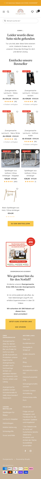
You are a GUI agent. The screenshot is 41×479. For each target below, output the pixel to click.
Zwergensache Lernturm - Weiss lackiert (11, 93)
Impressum (27, 366)
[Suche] (8, 12)
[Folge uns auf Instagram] (30, 451)
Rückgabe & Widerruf (27, 348)
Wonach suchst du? (13, 21)
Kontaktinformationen (30, 371)
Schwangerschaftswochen (30, 385)
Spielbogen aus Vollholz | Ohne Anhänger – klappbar (10, 173)
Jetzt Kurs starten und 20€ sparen (20, 324)
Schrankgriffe (8, 431)
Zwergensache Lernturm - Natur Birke (10, 132)
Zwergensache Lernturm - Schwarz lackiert (30, 93)
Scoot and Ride (9, 435)
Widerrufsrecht (29, 354)
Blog (25, 362)
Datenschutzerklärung (30, 378)
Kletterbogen (8, 423)
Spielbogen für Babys (8, 413)
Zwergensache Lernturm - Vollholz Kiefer (30, 133)
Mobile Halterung (10, 427)
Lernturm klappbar (10, 419)
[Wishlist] (32, 12)
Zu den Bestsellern (20, 223)
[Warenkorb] (37, 12)
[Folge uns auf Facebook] (25, 451)
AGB (24, 358)
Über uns (26, 339)
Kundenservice (29, 343)
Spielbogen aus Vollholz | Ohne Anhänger (30, 173)
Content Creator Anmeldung (29, 392)
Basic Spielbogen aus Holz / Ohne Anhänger (10, 209)
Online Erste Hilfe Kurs (30, 398)
